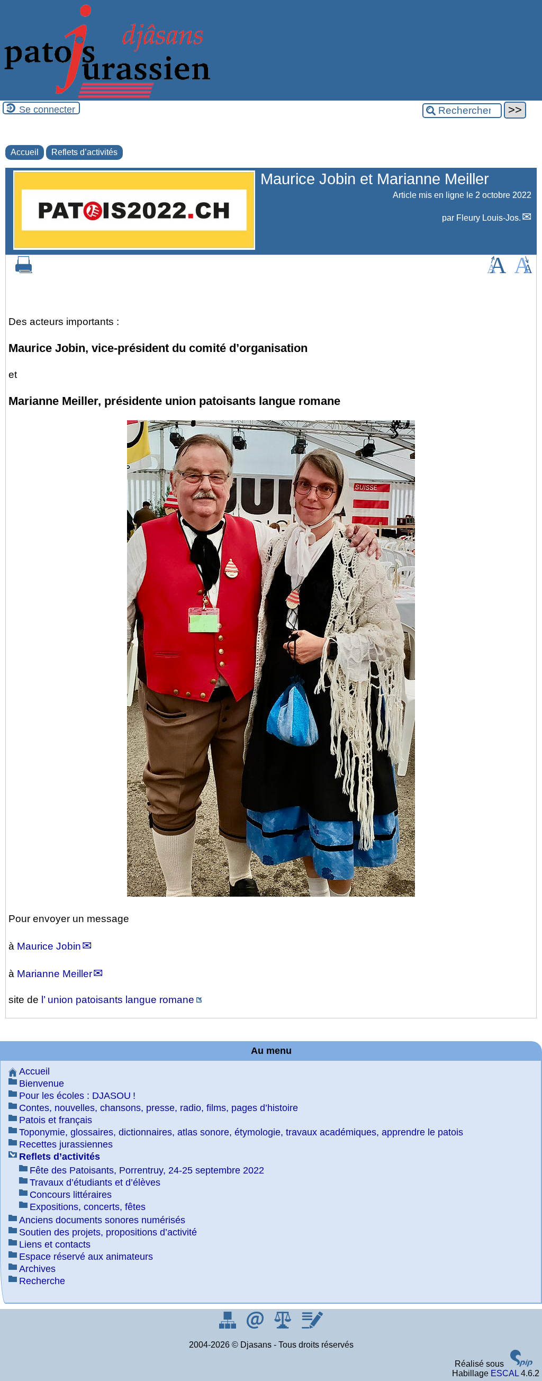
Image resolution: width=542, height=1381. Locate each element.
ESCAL (505, 1373)
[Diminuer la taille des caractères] (523, 270)
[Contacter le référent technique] (256, 1325)
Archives (37, 1268)
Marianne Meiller (54, 973)
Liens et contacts (55, 1244)
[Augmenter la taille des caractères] (496, 270)
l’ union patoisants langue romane (117, 999)
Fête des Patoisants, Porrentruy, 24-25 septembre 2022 (147, 1170)
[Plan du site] (228, 1325)
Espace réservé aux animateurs (86, 1256)
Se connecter (47, 109)
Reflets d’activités (84, 152)
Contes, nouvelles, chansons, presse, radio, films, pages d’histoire (158, 1108)
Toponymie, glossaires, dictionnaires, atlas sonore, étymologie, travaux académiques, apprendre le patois (241, 1132)
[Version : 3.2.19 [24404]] (521, 1363)
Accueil (25, 152)
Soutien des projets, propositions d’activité (108, 1232)
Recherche (42, 1281)
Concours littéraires (71, 1194)
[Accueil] (106, 95)
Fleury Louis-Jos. (488, 217)
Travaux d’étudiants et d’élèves (95, 1182)
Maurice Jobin (49, 946)
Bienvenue (41, 1083)
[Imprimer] (23, 270)
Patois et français (55, 1120)
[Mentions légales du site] (283, 1325)
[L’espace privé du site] (312, 1325)
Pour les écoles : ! (77, 1095)
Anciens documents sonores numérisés (102, 1220)
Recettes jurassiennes (66, 1144)
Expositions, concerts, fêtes (88, 1207)
